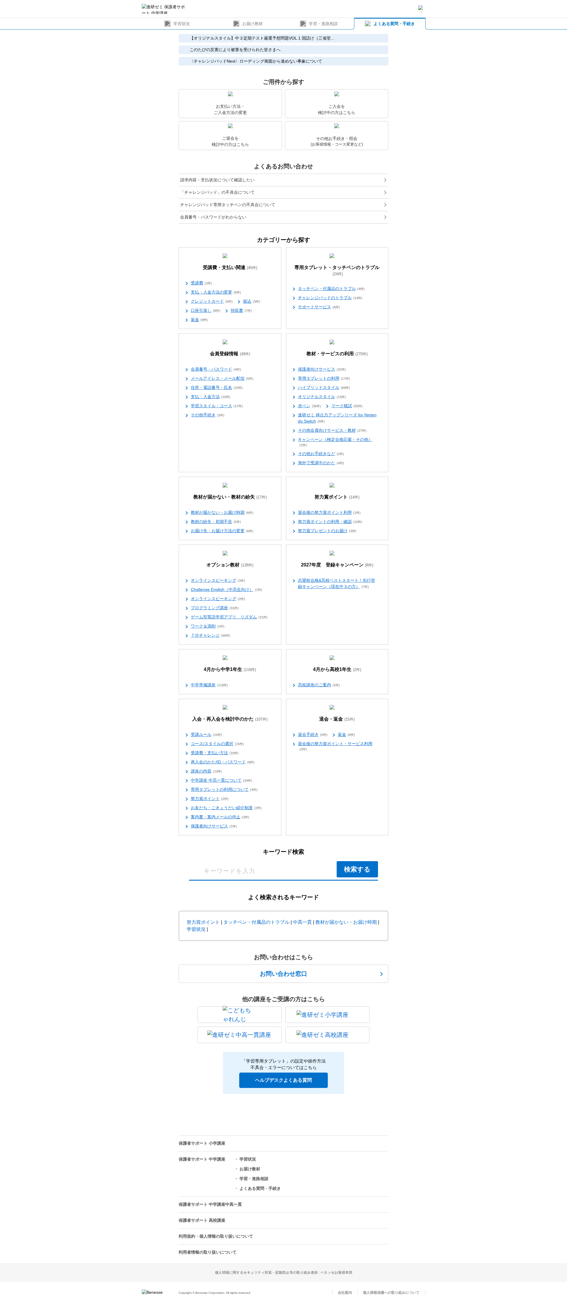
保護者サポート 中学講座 (202, 1159)
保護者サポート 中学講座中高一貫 (210, 1204)
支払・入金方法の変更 (216, 292)
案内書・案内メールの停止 (220, 816)
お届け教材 (252, 23)
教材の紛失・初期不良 (216, 521)
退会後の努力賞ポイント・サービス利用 (335, 746)
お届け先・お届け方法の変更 (222, 530)
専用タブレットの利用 (324, 378)
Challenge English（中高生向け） (226, 589)
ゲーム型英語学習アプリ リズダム (229, 617)
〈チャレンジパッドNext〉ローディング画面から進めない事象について (256, 61)
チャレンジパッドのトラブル (330, 297)
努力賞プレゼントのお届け (327, 530)
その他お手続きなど (321, 453)
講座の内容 (206, 771)
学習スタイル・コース (217, 405)
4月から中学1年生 (230, 669)
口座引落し (205, 310)
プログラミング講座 (215, 607)
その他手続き (207, 415)
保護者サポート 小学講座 (202, 1143)
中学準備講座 (209, 684)
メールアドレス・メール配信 (222, 378)
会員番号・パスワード (216, 369)
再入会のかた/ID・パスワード (223, 762)
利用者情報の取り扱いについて (208, 1252)
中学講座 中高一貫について (221, 780)
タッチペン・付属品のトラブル (331, 288)
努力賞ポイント (337, 496)
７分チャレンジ (210, 635)
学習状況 (181, 23)
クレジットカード (212, 301)
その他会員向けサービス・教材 (332, 430)
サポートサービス (319, 306)
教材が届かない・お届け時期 (222, 512)
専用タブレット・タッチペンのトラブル (336, 270)
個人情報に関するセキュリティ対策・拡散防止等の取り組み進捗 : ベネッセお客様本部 (283, 1272)
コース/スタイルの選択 (217, 743)
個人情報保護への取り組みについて (391, 1293)
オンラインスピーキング (218, 580)
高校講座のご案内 (319, 684)
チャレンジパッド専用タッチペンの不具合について (227, 204)
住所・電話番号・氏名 (217, 387)
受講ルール (206, 734)
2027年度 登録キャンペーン (337, 564)
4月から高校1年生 (337, 669)
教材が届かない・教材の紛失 (230, 496)
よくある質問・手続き (394, 23)
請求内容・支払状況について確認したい (217, 179)
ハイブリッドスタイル (324, 387)
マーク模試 (347, 405)
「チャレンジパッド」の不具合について (217, 192)
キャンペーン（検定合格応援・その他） (335, 442)
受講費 (201, 283)
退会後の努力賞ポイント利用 (329, 512)
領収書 (241, 310)
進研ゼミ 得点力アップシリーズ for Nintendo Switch (337, 418)
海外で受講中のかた (321, 462)
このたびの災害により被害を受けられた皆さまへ (235, 49)
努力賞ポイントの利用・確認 (330, 521)
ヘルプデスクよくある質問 (283, 1080)
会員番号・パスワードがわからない (213, 217)
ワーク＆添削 (207, 626)
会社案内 (345, 1293)
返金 (199, 319)
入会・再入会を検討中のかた (230, 718)
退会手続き (313, 734)
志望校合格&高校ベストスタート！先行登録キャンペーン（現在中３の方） (336, 583)
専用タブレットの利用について (224, 789)
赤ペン (309, 405)
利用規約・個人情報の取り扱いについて (216, 1236)
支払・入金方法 (210, 396)
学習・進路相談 (323, 23)
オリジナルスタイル (322, 396)
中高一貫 (302, 922)
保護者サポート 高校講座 (202, 1220)
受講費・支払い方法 (215, 752)
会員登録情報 (230, 353)
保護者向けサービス (322, 369)
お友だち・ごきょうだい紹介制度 (226, 807)
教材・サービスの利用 (337, 353)
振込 (251, 301)
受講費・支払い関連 (230, 267)
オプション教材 (229, 564)
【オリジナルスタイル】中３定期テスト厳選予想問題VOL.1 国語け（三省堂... (262, 38)
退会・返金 (337, 718)
